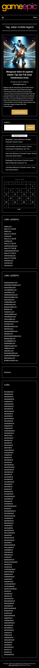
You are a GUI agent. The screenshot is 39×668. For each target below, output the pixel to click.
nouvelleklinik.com (10, 341)
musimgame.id (9, 450)
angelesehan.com (10, 304)
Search (7, 122)
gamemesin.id (8, 438)
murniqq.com (8, 263)
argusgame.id (8, 477)
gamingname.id (9, 603)
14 (24, 194)
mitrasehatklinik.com (11, 331)
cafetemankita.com (10, 314)
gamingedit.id (8, 528)
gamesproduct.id (9, 516)
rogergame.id (8, 552)
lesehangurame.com (11, 282)
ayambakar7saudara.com (12, 285)
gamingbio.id (8, 486)
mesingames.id (9, 423)
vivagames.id (8, 428)
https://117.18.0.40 (10, 258)
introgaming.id (8, 494)
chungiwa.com (9, 324)
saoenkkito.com (9, 292)
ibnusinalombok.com (11, 353)
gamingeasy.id (8, 598)
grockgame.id (8, 479)
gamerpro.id (8, 596)
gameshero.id (8, 409)
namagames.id (9, 433)
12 (15, 194)
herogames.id (8, 421)
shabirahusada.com (10, 346)
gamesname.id (9, 630)
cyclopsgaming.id (9, 584)
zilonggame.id (8, 472)
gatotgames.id (9, 521)
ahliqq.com (7, 231)
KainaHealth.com (9, 343)
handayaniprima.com (11, 295)
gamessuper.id (9, 418)
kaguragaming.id (9, 601)
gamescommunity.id (10, 562)
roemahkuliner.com (10, 290)
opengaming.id (9, 465)
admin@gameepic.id (19, 84)
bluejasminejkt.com (10, 307)
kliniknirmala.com (9, 338)
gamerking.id (8, 593)
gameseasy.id (8, 625)
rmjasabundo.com (10, 316)
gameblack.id (8, 550)
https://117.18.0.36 (10, 229)
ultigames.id (8, 635)
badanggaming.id (9, 545)
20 (19, 198)
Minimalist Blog (13, 665)
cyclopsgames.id (9, 569)
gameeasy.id (8, 642)
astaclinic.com (9, 351)
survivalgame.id (9, 482)
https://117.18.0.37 (10, 253)
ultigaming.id (8, 618)
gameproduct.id (9, 540)
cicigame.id (7, 557)
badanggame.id (9, 559)
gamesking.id (8, 627)
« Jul (18, 209)
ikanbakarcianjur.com (11, 326)
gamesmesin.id (9, 411)
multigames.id (8, 637)
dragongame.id (9, 654)
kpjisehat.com (8, 329)
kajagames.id (8, 574)
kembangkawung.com (11, 321)
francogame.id (9, 547)
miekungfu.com (9, 312)
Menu (35, 17)
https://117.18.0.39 (10, 234)
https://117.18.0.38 (10, 248)
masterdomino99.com (11, 251)
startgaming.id (8, 404)
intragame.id (8, 501)
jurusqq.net (7, 236)
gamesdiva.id (8, 416)
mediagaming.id (9, 576)
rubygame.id (8, 474)
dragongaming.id (9, 615)
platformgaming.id (10, 608)
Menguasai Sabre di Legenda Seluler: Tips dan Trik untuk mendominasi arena (19, 75)
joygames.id (8, 567)
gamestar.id (8, 447)
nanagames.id (8, 581)
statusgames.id (9, 640)
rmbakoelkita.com (10, 302)
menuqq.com (8, 265)
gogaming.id (8, 613)
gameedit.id (8, 542)
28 (24, 202)
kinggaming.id (8, 610)
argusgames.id (9, 469)
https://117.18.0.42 (10, 238)
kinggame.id (8, 652)
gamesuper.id (8, 445)
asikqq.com (8, 226)
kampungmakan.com (11, 297)
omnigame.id (8, 503)
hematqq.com (8, 260)
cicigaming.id (8, 525)
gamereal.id (8, 535)
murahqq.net (8, 241)
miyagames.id (8, 518)
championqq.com (10, 255)
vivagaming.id (8, 401)
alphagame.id (8, 555)
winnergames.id (9, 467)
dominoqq (7, 372)
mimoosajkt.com (9, 319)
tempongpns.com (10, 287)
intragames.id (8, 491)
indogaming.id (8, 396)
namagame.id (8, 460)
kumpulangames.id (10, 506)
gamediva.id (8, 443)
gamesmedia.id (9, 572)
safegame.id (8, 484)
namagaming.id (9, 399)
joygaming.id (8, 579)
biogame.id (7, 508)
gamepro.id (7, 649)
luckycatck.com (9, 299)
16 (33, 194)
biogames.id (8, 489)
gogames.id (8, 632)
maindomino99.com (10, 246)
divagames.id (8, 426)
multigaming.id (9, 620)
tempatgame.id (9, 513)
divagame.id (8, 457)
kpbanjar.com (8, 333)
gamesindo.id (8, 413)
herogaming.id (8, 392)
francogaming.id (9, 533)
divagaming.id (8, 394)
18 (11, 198)
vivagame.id (8, 455)
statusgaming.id (9, 623)
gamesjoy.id (8, 564)
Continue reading (19, 112)
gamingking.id (8, 606)
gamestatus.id (8, 647)
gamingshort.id (9, 530)
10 (6, 194)
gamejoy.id (7, 591)
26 (15, 202)
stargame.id (8, 462)
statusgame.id (8, 406)
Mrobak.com (8, 309)
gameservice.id (9, 537)
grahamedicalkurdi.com (11, 355)
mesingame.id (8, 452)
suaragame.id (8, 499)
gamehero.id (8, 440)
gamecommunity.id (10, 589)
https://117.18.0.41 (10, 243)
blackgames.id (8, 523)
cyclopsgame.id (9, 586)
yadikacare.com (9, 348)
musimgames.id (9, 430)
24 (6, 202)
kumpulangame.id (10, 511)
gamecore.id (8, 435)
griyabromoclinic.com (11, 360)
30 (33, 202)
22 (28, 198)
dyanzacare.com (9, 358)
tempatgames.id (9, 496)
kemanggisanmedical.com (12, 336)
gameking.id (8, 645)
